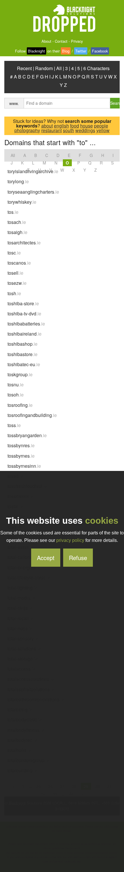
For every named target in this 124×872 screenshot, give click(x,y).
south (68, 130)
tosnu (15, 384)
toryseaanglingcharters (33, 191)
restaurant (51, 130)
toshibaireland (24, 333)
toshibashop (22, 343)
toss (14, 425)
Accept (46, 557)
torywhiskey (21, 202)
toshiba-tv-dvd (24, 313)
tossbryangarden (27, 435)
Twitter (80, 51)
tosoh (15, 394)
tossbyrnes (21, 455)
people (101, 125)
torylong (18, 181)
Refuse (78, 557)
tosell (15, 273)
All (59, 68)
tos (12, 212)
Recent (24, 68)
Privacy (77, 41)
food (74, 125)
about (47, 125)
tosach (16, 222)
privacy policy (70, 540)
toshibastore (22, 354)
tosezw (17, 283)
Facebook (100, 51)
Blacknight (36, 51)
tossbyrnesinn (24, 466)
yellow (103, 130)
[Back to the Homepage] (62, 18)
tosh (14, 293)
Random (44, 68)
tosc (14, 252)
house (86, 125)
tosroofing (20, 405)
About (46, 41)
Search (115, 103)
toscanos (19, 262)
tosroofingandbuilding (32, 415)
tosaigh (17, 232)
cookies (101, 521)
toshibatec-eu (23, 364)
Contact (61, 41)
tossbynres (21, 445)
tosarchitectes (24, 242)
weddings (85, 130)
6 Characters (96, 68)
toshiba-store (23, 303)
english (61, 125)
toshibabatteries (26, 323)
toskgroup (20, 374)
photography (27, 130)
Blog (65, 51)
